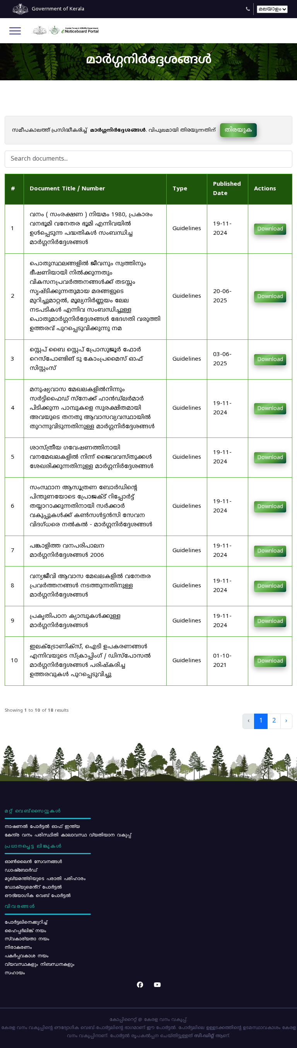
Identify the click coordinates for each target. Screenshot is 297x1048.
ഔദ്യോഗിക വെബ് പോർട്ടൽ (37, 895)
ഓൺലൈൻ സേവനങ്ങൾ (33, 861)
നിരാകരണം (18, 947)
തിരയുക (238, 130)
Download (270, 229)
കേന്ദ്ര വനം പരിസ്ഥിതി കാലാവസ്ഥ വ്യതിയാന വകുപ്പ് (68, 834)
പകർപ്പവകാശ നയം (26, 955)
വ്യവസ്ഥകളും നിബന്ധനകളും (39, 964)
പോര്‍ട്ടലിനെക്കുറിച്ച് (26, 921)
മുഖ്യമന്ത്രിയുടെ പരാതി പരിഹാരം (45, 878)
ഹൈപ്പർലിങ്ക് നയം (25, 930)
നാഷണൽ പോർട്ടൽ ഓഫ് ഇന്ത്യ (42, 826)
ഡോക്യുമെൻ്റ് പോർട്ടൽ (33, 886)
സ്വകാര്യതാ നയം (27, 938)
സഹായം (15, 972)
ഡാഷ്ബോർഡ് (21, 869)
